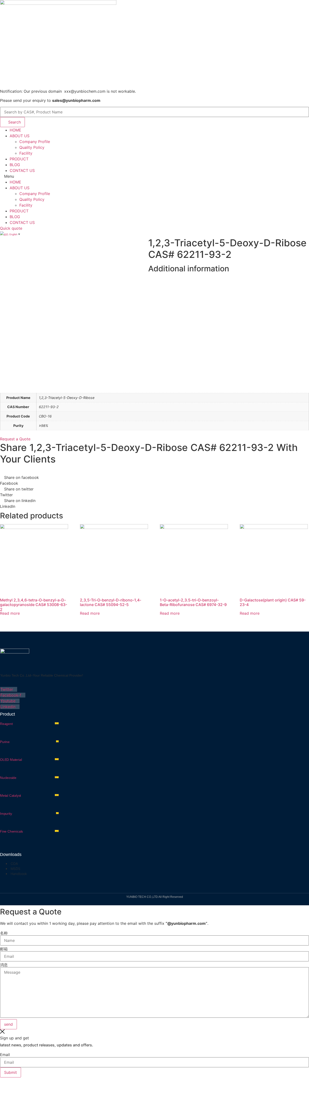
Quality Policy (31, 147)
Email (5, 1054)
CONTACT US (22, 170)
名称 (4, 933)
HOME (15, 130)
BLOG (15, 164)
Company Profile (34, 141)
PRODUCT (19, 158)
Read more (10, 613)
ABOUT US (19, 135)
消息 (4, 965)
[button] (154, 176)
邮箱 (4, 949)
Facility (25, 153)
